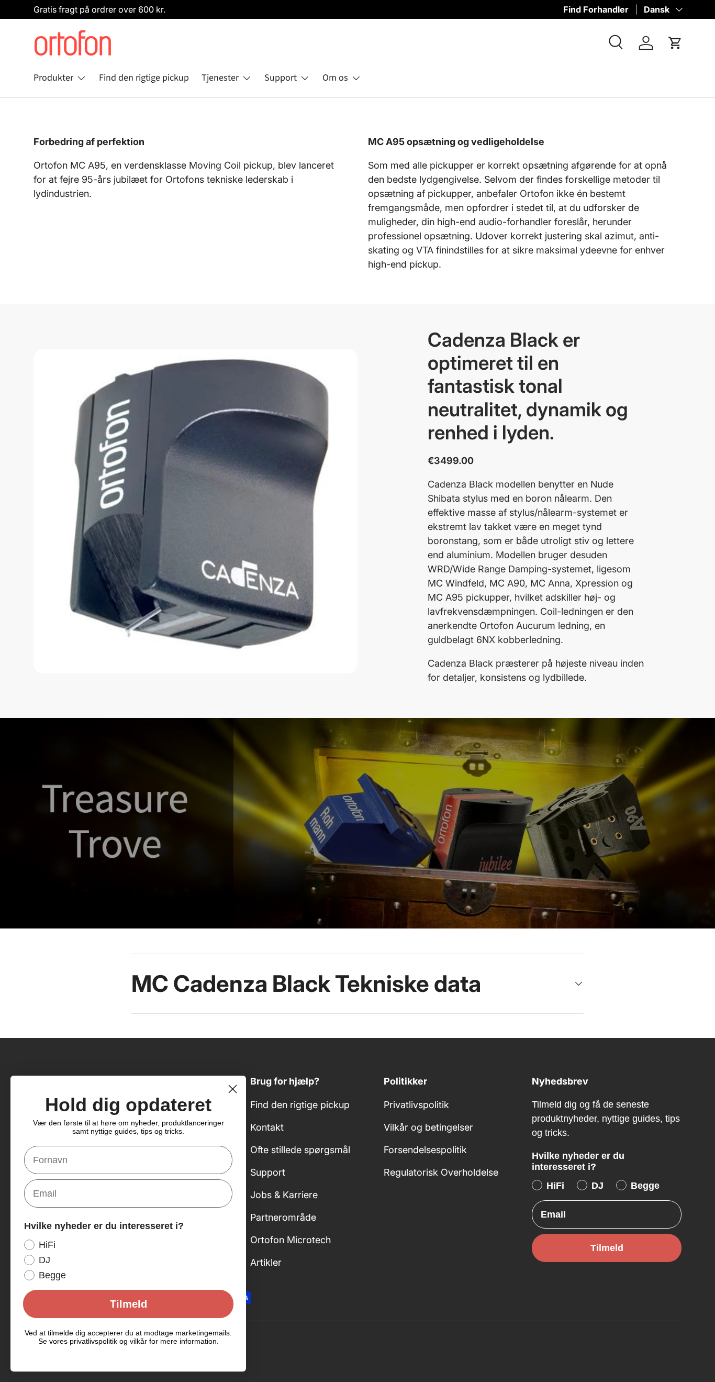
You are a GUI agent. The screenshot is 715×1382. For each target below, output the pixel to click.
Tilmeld (606, 1248)
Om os (335, 77)
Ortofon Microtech (290, 1239)
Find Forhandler (596, 9)
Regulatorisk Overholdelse (441, 1172)
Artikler (266, 1262)
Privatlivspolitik (416, 1104)
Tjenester (220, 77)
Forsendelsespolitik (425, 1149)
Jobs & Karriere (284, 1194)
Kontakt (267, 1127)
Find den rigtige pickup (144, 77)
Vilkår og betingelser (428, 1127)
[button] (675, 42)
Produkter (53, 77)
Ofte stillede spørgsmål (300, 1149)
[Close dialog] (233, 1089)
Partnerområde (283, 1217)
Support (280, 77)
